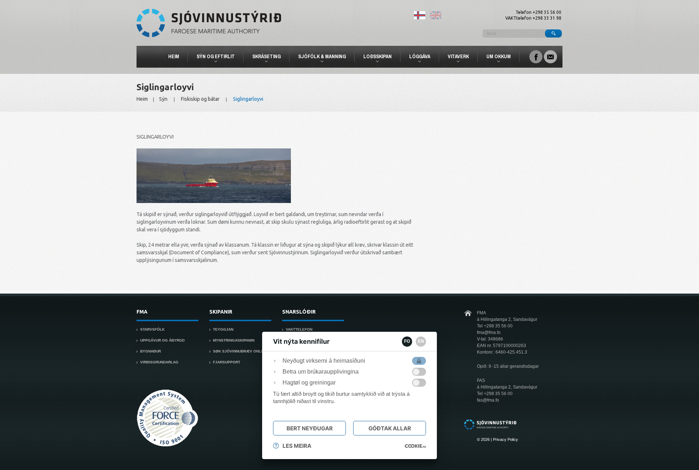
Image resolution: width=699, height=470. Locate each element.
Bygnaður (150, 351)
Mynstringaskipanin (233, 340)
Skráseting (263, 57)
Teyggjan (223, 329)
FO (407, 341)
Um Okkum (495, 57)
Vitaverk (455, 57)
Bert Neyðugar (310, 428)
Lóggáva (416, 57)
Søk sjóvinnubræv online (240, 351)
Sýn (163, 99)
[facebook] (535, 56)
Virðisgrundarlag (159, 362)
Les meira (297, 445)
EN (421, 341)
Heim (173, 56)
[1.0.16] (415, 446)
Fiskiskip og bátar (200, 99)
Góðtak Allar (389, 428)
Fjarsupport (226, 362)
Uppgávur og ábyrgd (162, 340)
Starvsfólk (152, 329)
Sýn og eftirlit (212, 57)
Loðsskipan (374, 57)
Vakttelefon (299, 329)
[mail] (550, 56)
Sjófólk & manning (319, 57)
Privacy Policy (505, 439)
